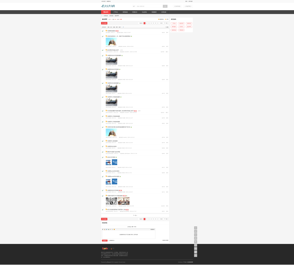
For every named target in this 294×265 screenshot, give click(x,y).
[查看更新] (123, 27)
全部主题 (104, 27)
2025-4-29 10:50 (129, 79)
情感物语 (154, 12)
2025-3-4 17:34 (134, 153)
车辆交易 (181, 30)
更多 (120, 27)
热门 (111, 27)
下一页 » (135, 215)
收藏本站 (109, 1)
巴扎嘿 (109, 65)
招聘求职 (189, 23)
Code (112, 229)
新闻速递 (125, 12)
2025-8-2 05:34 (130, 46)
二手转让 (115, 12)
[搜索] (165, 6)
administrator (110, 153)
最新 (108, 27)
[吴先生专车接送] (111, 162)
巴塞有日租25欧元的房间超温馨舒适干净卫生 (118, 127)
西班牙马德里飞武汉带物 (113, 151)
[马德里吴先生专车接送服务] (111, 61)
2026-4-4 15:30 (127, 32)
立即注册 (190, 1)
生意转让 (181, 26)
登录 (186, 1)
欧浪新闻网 (101, 16)
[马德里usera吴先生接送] (111, 182)
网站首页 (105, 12)
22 (167, 112)
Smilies (114, 229)
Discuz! (109, 262)
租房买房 (181, 23)
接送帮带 (117, 15)
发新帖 (105, 23)
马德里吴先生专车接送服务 (114, 55)
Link (108, 229)
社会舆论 (144, 12)
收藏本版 (162, 19)
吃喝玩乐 (134, 12)
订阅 (167, 19)
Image (106, 229)
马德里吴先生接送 (112, 146)
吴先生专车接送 (111, 157)
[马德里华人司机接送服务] (111, 102)
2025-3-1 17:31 (128, 172)
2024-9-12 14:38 (130, 206)
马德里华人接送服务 (112, 141)
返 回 (141, 23)
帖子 (134, 6)
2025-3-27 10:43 (129, 107)
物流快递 (174, 30)
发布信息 (178, 6)
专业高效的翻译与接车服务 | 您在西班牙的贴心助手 (120, 110)
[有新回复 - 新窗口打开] (106, 30)
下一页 (165, 23)
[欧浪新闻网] (108, 8)
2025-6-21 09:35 (133, 51)
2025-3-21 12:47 (129, 118)
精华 (117, 27)
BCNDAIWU (110, 211)
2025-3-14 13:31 (129, 142)
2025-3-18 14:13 (130, 137)
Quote (110, 229)
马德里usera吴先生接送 (113, 171)
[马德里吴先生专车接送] (111, 74)
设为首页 (104, 1)
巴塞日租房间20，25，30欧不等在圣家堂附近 (119, 36)
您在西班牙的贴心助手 (113, 50)
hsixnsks (110, 46)
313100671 (110, 51)
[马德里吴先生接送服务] (111, 88)
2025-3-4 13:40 (128, 167)
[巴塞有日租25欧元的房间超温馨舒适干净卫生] (111, 132)
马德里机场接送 (111, 30)
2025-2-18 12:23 (129, 186)
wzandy (109, 206)
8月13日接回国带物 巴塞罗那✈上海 (116, 209)
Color (104, 229)
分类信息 (163, 12)
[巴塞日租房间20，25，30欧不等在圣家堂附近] (111, 41)
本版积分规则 (165, 240)
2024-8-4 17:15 (133, 211)
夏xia (109, 32)
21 (167, 51)
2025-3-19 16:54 (129, 123)
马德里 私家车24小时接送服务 (115, 195)
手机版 (185, 262)
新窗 (167, 27)
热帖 (114, 27)
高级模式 (153, 229)
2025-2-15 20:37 (129, 192)
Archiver (180, 262)
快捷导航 (188, 6)
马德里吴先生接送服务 (113, 83)
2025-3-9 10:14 (128, 148)
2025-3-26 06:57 (133, 112)
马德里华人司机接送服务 (113, 97)
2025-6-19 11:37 (129, 65)
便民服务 (174, 26)
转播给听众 (111, 240)
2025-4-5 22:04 (128, 93)
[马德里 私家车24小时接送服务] (111, 201)
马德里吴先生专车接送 (113, 69)
